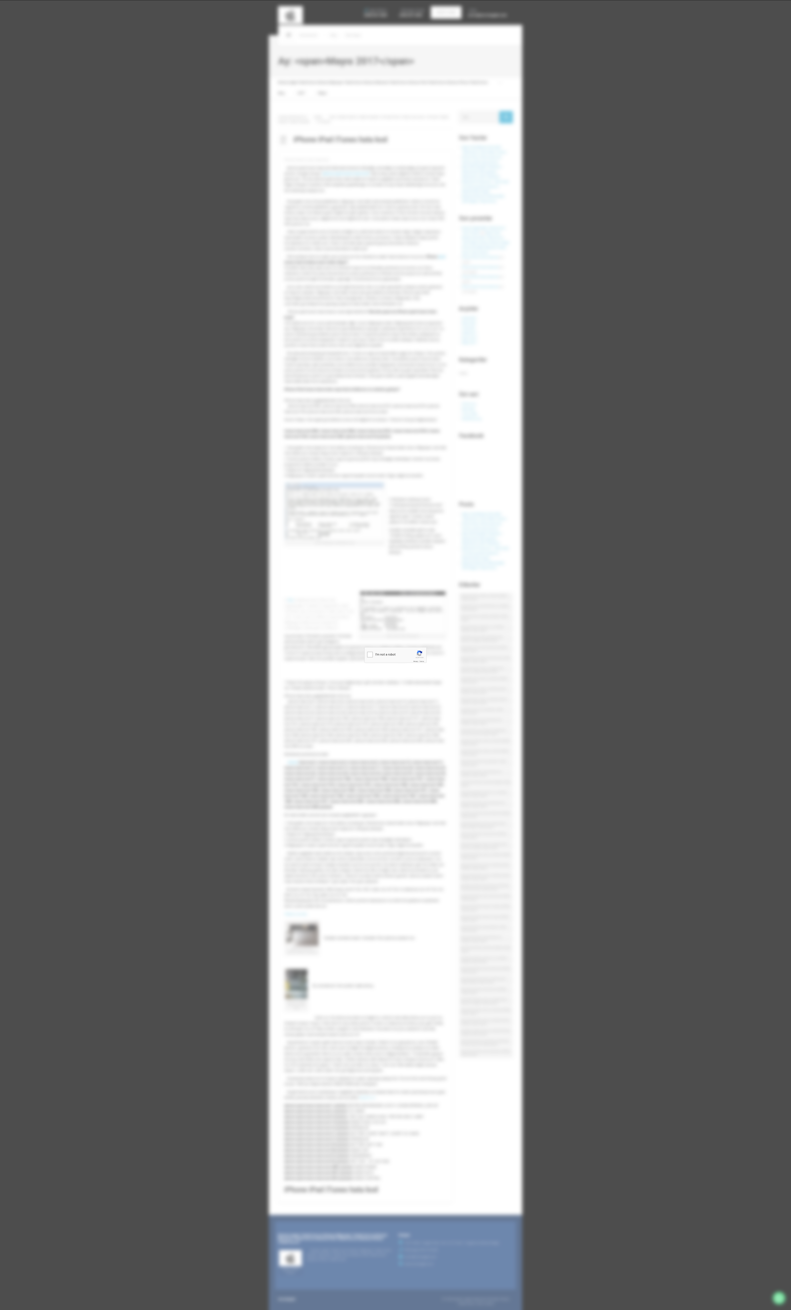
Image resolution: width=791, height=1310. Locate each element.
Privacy (415, 661)
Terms (421, 661)
